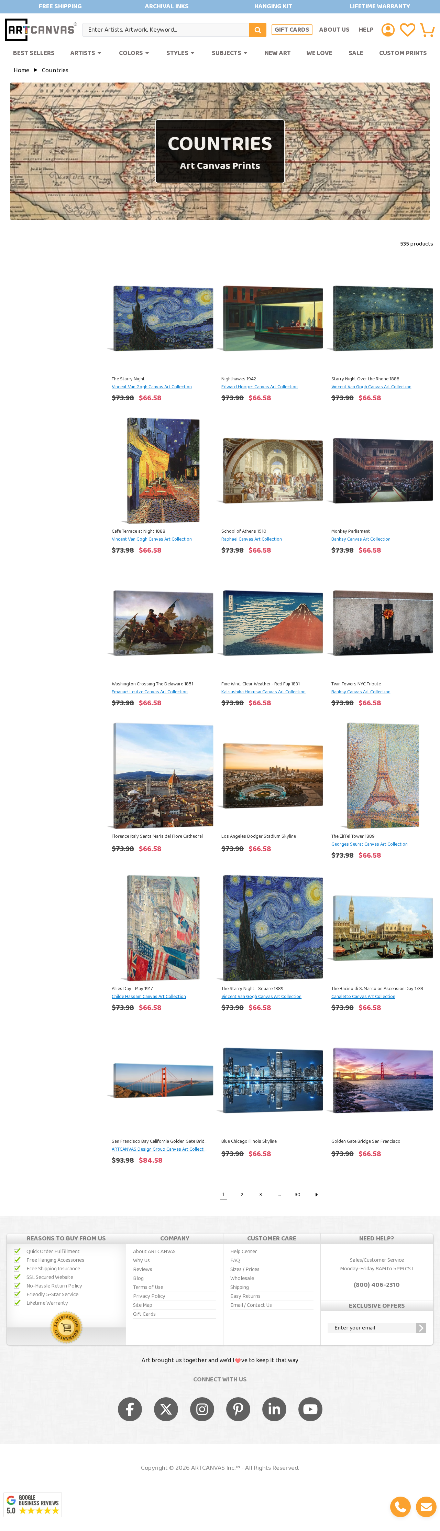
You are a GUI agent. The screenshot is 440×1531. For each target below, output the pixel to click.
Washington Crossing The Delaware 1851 (152, 684)
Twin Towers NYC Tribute (356, 684)
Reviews (142, 1269)
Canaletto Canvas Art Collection (363, 996)
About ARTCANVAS (154, 1251)
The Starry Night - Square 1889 (252, 988)
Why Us (141, 1260)
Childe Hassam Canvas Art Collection (149, 996)
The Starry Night (128, 379)
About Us (334, 29)
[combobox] (174, 30)
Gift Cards (292, 30)
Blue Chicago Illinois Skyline (249, 1141)
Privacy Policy (149, 1296)
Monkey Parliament (350, 531)
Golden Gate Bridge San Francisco (365, 1141)
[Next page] (316, 1194)
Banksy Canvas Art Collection (360, 539)
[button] (427, 29)
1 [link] (223, 1194)
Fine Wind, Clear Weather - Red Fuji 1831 (260, 684)
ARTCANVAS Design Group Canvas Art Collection (160, 1149)
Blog (138, 1278)
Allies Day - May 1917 (132, 988)
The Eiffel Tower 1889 (353, 836)
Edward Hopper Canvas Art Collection (259, 386)
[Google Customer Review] (32, 1505)
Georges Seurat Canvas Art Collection (369, 844)
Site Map (142, 1305)
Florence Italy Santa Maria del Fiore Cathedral (157, 836)
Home (22, 70)
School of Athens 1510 (243, 531)
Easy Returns (245, 1296)
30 (297, 1194)
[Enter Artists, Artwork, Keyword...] (257, 30)
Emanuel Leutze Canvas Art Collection (150, 692)
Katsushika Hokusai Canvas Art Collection (263, 692)
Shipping (239, 1287)
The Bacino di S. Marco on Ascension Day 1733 (377, 988)
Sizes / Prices (245, 1269)
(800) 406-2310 (377, 1285)
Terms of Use (148, 1287)
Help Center (243, 1251)
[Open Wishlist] (407, 29)
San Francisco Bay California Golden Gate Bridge (160, 1141)
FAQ (235, 1260)
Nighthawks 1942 (238, 379)
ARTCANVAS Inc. (213, 1468)
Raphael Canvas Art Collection (251, 539)
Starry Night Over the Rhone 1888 (365, 379)
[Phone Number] (400, 1507)
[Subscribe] (421, 1328)
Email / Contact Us (251, 1305)
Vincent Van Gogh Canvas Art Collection (152, 386)
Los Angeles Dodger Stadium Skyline (258, 836)
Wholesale (242, 1278)
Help (366, 29)
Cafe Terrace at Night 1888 (138, 531)
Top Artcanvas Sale (220, 6)
